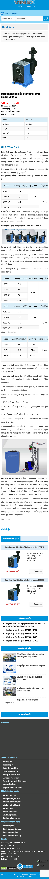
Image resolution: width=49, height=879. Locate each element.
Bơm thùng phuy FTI (10, 826)
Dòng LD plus (8, 36)
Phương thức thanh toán (11, 774)
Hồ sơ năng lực (8, 765)
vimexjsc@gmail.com (13, 848)
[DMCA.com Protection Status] (8, 869)
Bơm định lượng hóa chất (21, 33)
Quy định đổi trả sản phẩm (12, 787)
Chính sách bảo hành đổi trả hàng (14, 781)
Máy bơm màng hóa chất (11, 805)
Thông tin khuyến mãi (10, 771)
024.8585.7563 (14, 856)
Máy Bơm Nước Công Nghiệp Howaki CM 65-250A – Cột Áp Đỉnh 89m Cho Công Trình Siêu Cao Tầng (24, 625)
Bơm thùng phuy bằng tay (12, 835)
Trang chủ (6, 33)
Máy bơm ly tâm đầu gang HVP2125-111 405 (21, 633)
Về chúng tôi (7, 761)
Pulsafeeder (37, 33)
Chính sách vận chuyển (11, 778)
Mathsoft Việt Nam (24, 876)
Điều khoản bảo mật (10, 784)
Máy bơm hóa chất (9, 795)
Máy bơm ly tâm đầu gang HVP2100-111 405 (21, 637)
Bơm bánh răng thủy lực (11, 818)
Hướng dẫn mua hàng (10, 768)
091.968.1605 (12, 859)
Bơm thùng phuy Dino (10, 832)
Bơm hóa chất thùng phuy (12, 802)
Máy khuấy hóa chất (10, 815)
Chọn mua (38, 571)
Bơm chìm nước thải (10, 811)
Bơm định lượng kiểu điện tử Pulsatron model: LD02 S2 (24, 580)
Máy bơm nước (8, 808)
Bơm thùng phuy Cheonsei (12, 829)
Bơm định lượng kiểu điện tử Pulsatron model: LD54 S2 (24, 547)
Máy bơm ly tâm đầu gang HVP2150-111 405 (21, 630)
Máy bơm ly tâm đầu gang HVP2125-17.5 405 (22, 640)
